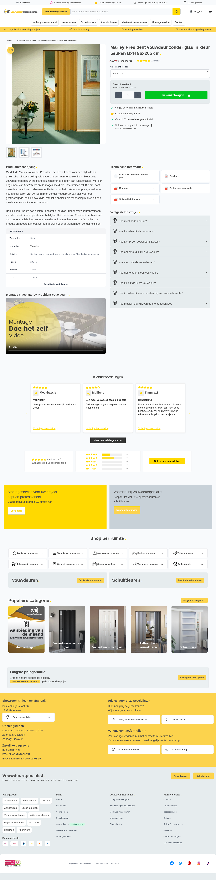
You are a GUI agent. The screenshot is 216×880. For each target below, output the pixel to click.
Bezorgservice (170, 812)
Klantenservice (170, 805)
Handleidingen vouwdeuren (122, 805)
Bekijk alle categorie (194, 600)
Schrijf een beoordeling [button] (167, 461)
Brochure (174, 176)
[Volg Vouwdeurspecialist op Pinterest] (189, 863)
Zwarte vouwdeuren (14, 815)
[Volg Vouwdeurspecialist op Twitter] (181, 863)
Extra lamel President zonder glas (133, 176)
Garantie (168, 830)
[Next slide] (189, 413)
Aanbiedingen (109, 22)
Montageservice (161, 22)
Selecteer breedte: (119, 67)
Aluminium (24, 830)
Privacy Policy (101, 864)
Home (10, 41)
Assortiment (61, 805)
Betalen (167, 818)
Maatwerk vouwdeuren (134, 22)
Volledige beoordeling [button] (44, 428)
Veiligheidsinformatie (129, 199)
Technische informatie (181, 188)
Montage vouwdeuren (120, 812)
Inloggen (198, 11)
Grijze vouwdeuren (14, 822)
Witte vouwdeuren (39, 815)
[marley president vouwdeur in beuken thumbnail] (11, 152)
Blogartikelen (116, 824)
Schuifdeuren (88, 22)
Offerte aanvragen (172, 836)
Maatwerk (34, 822)
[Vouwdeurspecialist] (21, 11)
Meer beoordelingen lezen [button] (108, 440)
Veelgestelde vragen (119, 799)
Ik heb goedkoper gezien (192, 677)
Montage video (117, 818)
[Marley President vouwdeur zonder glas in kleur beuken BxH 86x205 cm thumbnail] (24, 152)
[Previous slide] (27, 413)
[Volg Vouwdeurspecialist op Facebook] (172, 863)
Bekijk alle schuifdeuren (190, 580)
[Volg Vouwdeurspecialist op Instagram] (198, 863)
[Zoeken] (176, 11)
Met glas (45, 800)
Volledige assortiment (45, 22)
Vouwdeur (35, 246)
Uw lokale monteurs (173, 842)
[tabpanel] (56, 101)
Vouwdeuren (69, 22)
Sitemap (115, 864)
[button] (143, 61)
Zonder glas (10, 808)
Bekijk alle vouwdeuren (90, 580)
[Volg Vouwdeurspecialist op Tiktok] (208, 863)
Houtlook (9, 830)
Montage (123, 188)
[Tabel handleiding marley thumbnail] (36, 152)
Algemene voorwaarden (80, 864)
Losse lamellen (30, 808)
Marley (23, 172)
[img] (40, 387)
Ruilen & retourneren (173, 824)
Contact (179, 22)
